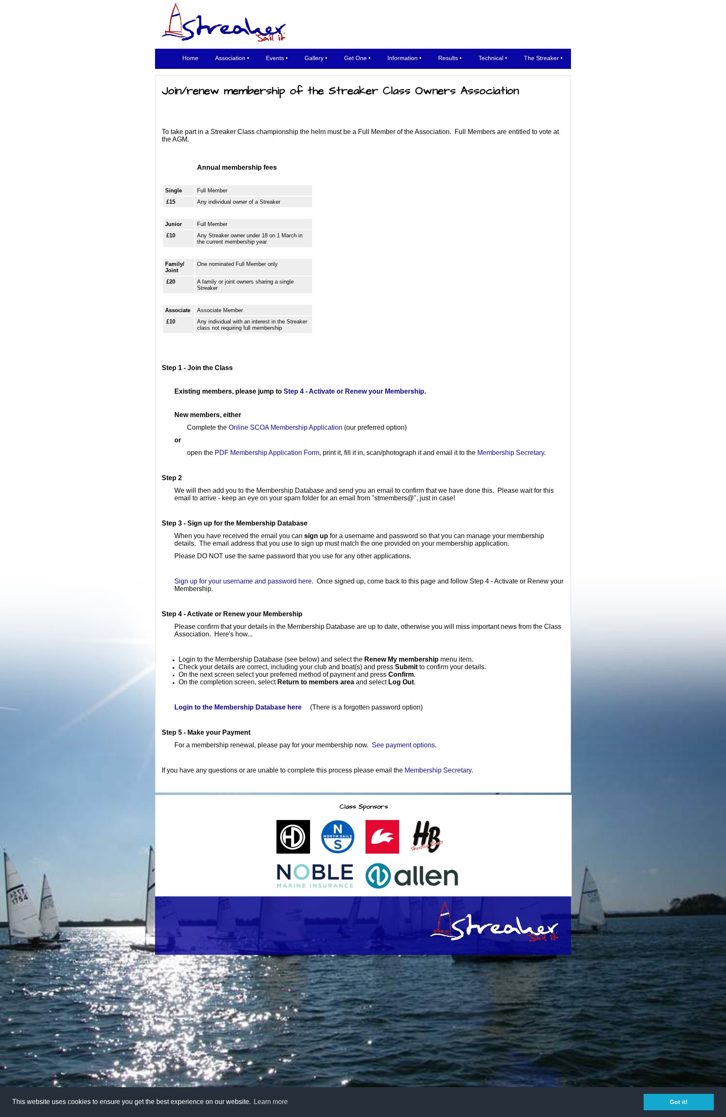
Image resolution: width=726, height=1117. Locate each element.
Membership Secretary (510, 452)
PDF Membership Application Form (267, 452)
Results (448, 58)
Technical (491, 58)
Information (402, 58)
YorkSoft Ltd (141, 961)
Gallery (314, 58)
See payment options (403, 745)
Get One (355, 58)
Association (230, 58)
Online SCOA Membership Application (285, 427)
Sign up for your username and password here (243, 581)
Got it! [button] (679, 1102)
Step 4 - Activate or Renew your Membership (354, 391)
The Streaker (541, 58)
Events (275, 58)
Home (190, 58)
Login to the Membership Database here (238, 707)
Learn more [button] (271, 1101)
